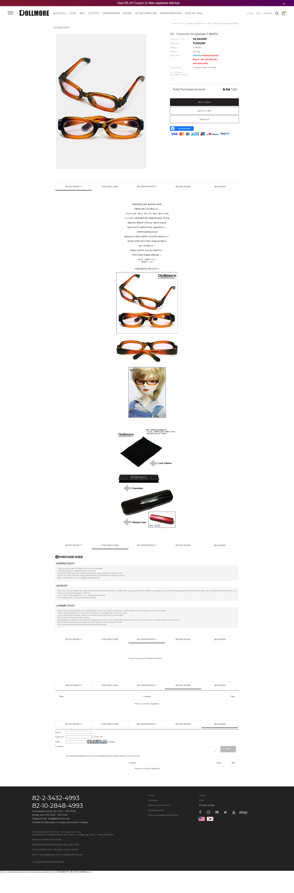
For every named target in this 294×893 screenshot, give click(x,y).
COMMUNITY (61, 27)
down (184, 78)
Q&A (201, 800)
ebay (242, 812)
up (179, 78)
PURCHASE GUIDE (110, 186)
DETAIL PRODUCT (73, 186)
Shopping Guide (156, 810)
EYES (73, 13)
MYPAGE (268, 13)
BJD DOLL (60, 13)
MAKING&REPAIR (171, 13)
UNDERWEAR (111, 13)
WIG (82, 13)
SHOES (127, 13)
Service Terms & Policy (159, 805)
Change (111, 742)
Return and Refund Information (163, 815)
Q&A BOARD (220, 186)
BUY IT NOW (204, 102)
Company (153, 800)
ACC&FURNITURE (146, 13)
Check (228, 749)
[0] (283, 13)
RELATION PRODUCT (146, 186)
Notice (202, 795)
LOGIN (250, 13)
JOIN (258, 13)
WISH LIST (204, 119)
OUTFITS (93, 13)
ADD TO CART (204, 110)
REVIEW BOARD (183, 186)
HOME (151, 795)
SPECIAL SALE (194, 13)
